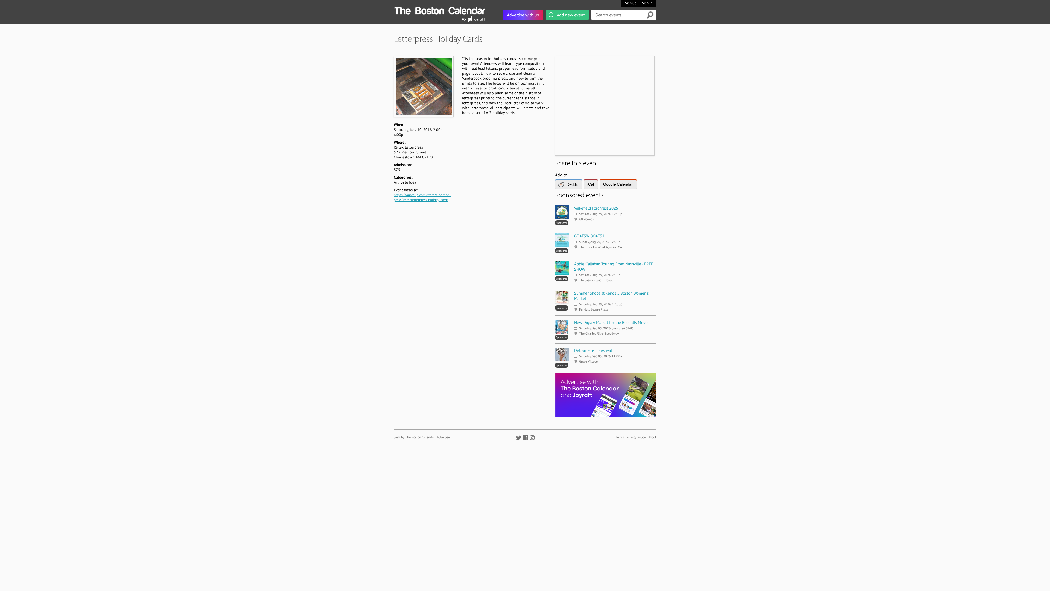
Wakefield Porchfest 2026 (596, 208)
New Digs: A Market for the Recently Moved (612, 322)
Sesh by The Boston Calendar (414, 437)
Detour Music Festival (593, 350)
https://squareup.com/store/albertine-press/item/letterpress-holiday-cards (422, 197)
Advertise (443, 437)
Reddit (572, 184)
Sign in (647, 3)
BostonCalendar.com (440, 10)
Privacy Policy (636, 437)
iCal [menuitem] (590, 184)
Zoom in (423, 86)
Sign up (630, 3)
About (652, 437)
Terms (620, 437)
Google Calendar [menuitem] (618, 184)
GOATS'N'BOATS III (590, 236)
